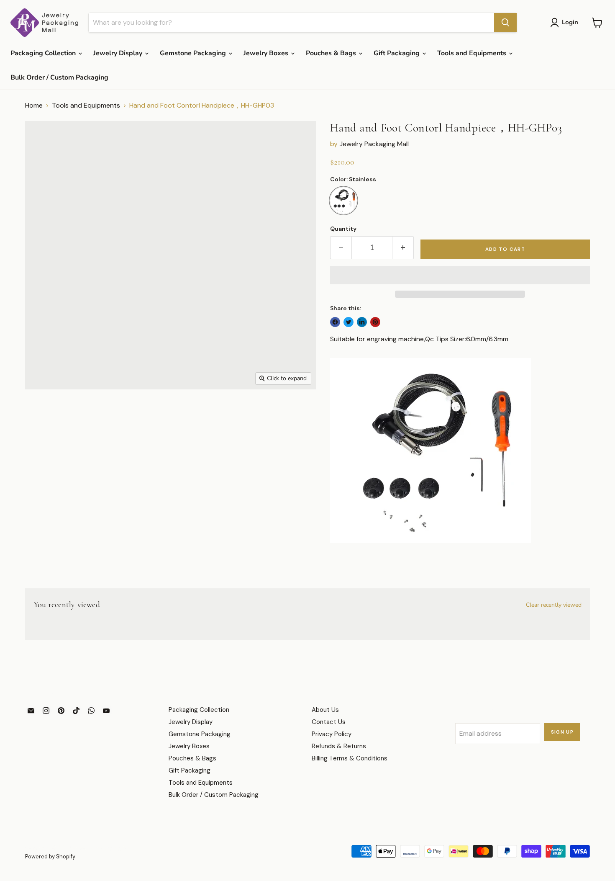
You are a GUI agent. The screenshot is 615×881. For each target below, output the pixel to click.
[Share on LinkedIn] (362, 322)
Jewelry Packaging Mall (374, 143)
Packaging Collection (43, 53)
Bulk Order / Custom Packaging (59, 77)
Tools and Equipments (472, 53)
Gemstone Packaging (194, 53)
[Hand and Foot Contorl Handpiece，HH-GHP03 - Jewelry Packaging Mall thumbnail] (42, 413)
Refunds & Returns (339, 746)
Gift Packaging (397, 53)
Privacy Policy (331, 734)
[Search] (505, 22)
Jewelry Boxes (266, 53)
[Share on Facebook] (335, 322)
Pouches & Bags (332, 53)
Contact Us (329, 722)
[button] (460, 275)
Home (34, 105)
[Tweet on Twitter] (348, 322)
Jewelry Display (118, 53)
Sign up (562, 732)
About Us (325, 710)
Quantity (343, 228)
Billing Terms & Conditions (349, 758)
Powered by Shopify (50, 856)
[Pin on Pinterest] (375, 322)
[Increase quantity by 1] (403, 247)
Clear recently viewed (554, 605)
